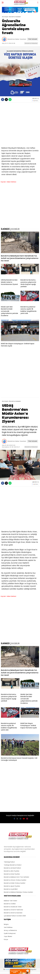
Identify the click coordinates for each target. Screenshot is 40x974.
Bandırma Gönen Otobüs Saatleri (15, 880)
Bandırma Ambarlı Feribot (12, 868)
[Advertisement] (20, 125)
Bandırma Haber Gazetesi (17, 39)
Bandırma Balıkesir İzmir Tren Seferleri (16, 877)
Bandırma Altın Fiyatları (11, 871)
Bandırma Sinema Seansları (13, 913)
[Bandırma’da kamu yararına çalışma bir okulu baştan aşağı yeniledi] (29, 270)
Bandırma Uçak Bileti (11, 889)
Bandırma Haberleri (31, 43)
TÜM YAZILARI (32, 39)
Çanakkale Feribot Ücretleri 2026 (15, 916)
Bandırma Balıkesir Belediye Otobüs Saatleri (18, 892)
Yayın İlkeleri (8, 936)
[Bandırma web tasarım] (20, 12)
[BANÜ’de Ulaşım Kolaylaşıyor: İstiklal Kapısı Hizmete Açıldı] (20, 330)
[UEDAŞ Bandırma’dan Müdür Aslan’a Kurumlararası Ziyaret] (10, 270)
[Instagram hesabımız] (20, 818)
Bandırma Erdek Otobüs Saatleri (14, 883)
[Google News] (35, 101)
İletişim (6, 924)
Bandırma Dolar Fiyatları (12, 874)
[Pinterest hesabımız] (27, 818)
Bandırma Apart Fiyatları (12, 886)
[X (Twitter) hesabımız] (17, 818)
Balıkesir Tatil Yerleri (10, 901)
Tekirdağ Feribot (9, 862)
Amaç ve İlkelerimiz (10, 930)
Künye (6, 939)
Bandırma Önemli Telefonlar (13, 910)
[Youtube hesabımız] (24, 818)
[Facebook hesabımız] (14, 818)
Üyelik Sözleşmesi (10, 933)
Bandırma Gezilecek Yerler (13, 907)
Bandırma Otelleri (10, 904)
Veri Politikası (8, 927)
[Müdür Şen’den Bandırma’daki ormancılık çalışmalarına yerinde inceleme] (10, 297)
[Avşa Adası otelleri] (20, 963)
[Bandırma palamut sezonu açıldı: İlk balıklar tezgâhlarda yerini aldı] (29, 297)
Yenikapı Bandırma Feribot (12, 865)
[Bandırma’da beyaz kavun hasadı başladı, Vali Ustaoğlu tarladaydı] (20, 745)
